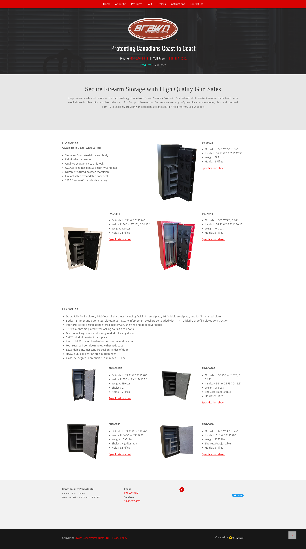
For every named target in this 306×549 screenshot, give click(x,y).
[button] (176, 172)
